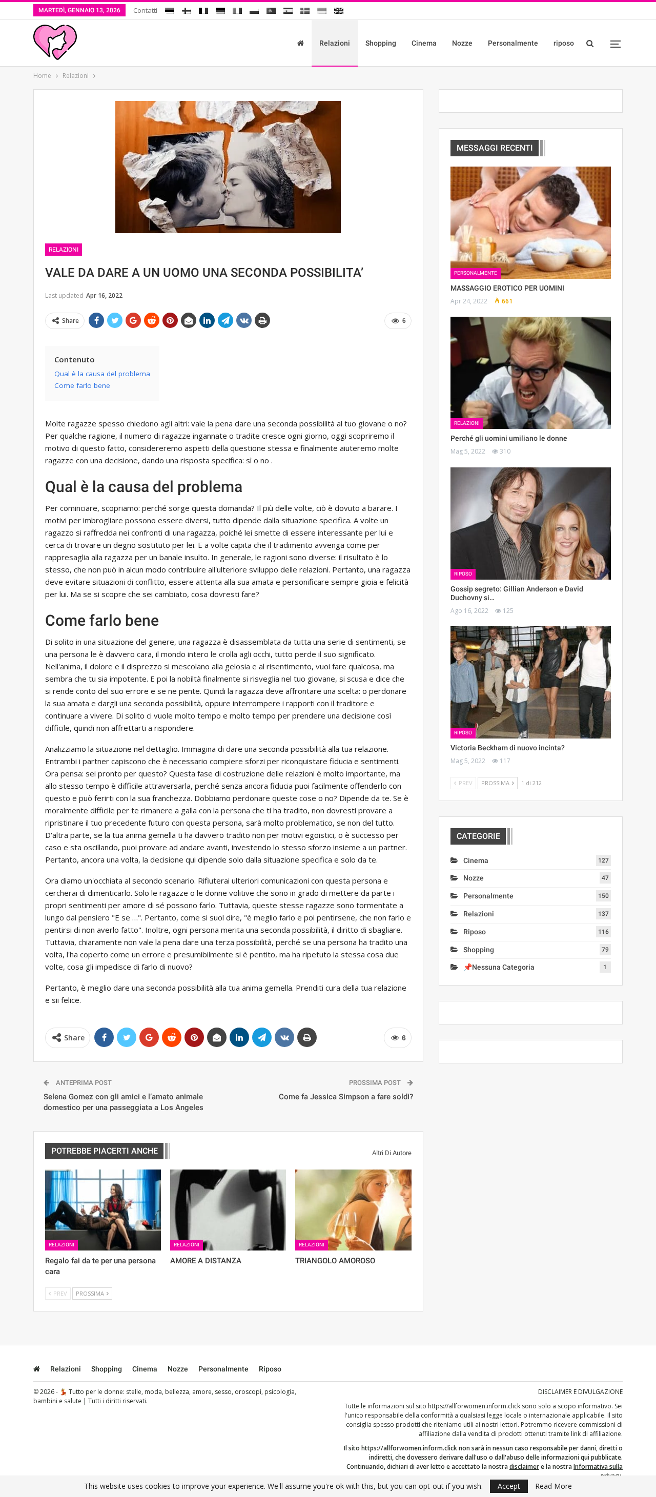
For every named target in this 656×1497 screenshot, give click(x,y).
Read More (553, 1486)
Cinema (424, 43)
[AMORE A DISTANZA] (228, 1210)
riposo (564, 43)
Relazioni (334, 43)
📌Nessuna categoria (499, 967)
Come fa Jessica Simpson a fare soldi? (346, 1096)
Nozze (462, 43)
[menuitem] (169, 9)
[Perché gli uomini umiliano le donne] (530, 373)
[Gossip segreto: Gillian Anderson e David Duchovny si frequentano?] (530, 523)
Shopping (380, 43)
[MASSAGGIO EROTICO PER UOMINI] (530, 223)
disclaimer (524, 1466)
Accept (509, 1486)
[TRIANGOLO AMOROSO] (353, 1210)
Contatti (145, 10)
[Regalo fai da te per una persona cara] (103, 1210)
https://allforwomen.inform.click (474, 1406)
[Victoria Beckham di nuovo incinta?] (530, 682)
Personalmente (513, 43)
